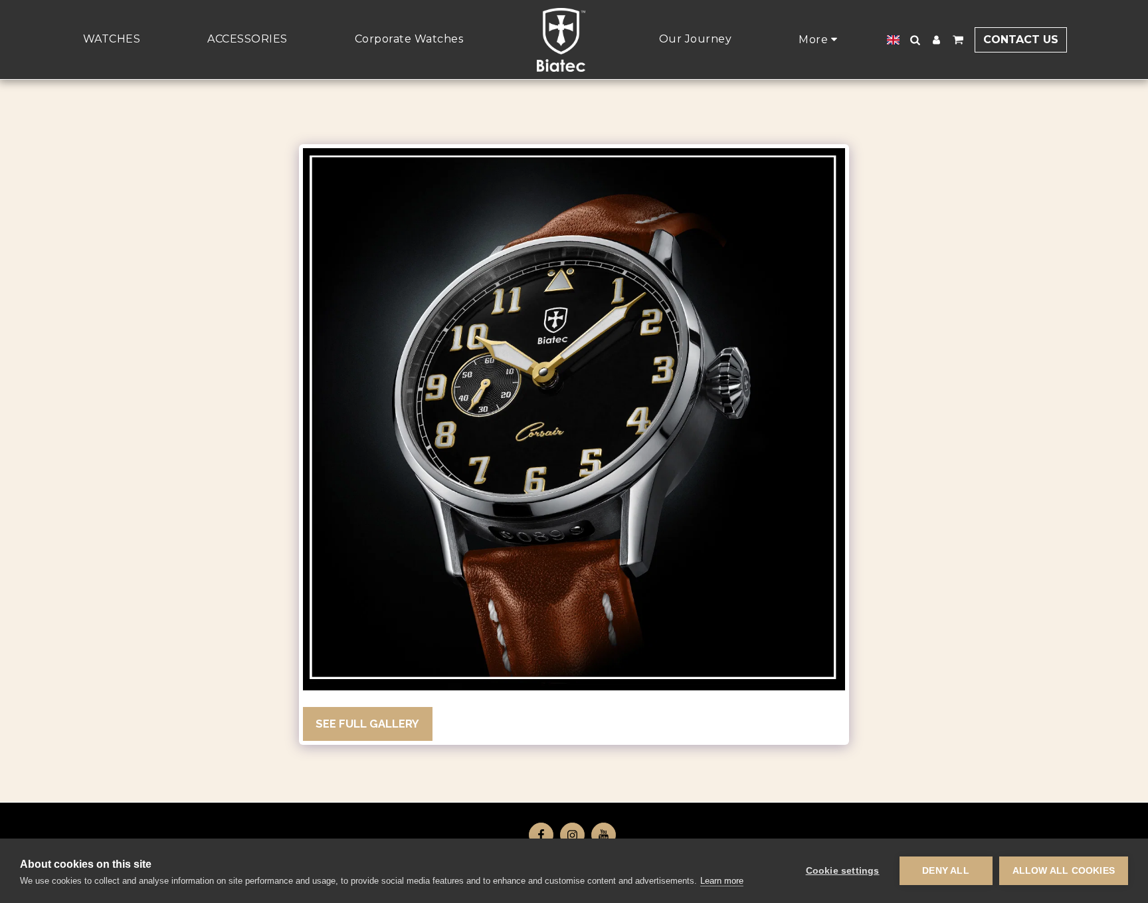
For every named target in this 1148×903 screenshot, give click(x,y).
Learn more (721, 881)
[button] (915, 40)
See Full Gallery (367, 723)
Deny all (945, 871)
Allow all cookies (1063, 871)
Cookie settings (843, 871)
